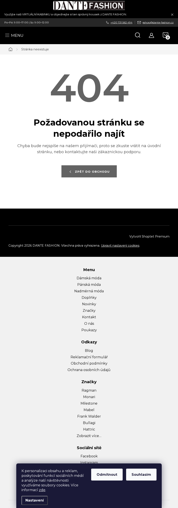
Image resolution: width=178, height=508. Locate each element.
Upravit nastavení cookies (120, 246)
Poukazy (89, 330)
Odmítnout (107, 475)
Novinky (89, 304)
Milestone (89, 403)
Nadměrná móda (89, 291)
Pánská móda (89, 285)
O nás (89, 324)
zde (42, 490)
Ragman (89, 390)
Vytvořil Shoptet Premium (149, 236)
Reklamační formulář (89, 357)
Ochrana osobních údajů (89, 370)
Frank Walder (89, 416)
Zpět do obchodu (92, 171)
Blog (89, 351)
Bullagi (89, 423)
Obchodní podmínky (89, 363)
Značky (89, 311)
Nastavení (34, 500)
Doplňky (89, 298)
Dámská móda (89, 278)
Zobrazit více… (89, 436)
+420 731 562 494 (121, 22)
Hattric (89, 429)
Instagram (89, 463)
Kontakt (89, 317)
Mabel (89, 410)
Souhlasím (141, 475)
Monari (89, 397)
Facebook (89, 456)
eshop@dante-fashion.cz (158, 22)
